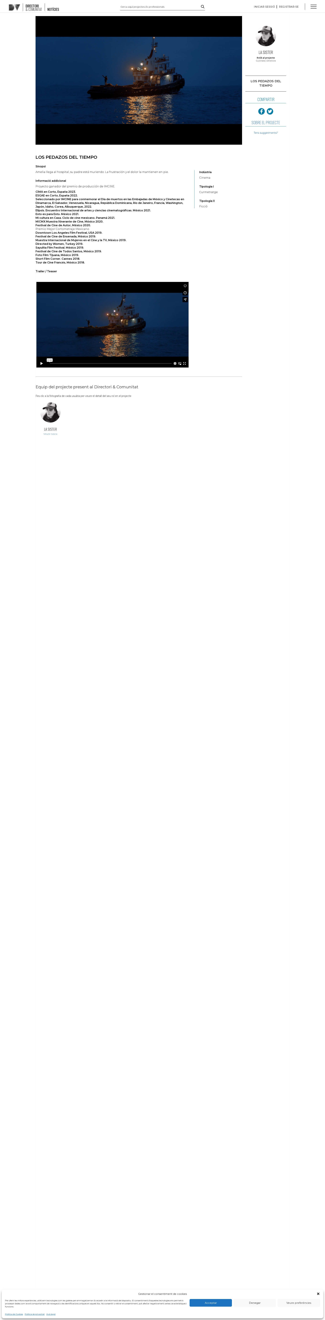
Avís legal (51, 1314)
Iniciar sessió (264, 6)
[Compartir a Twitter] (270, 111)
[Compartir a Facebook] (261, 111)
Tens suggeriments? (266, 132)
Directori (34, 7)
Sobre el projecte (266, 122)
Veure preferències (298, 1302)
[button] (318, 1293)
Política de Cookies (14, 1314)
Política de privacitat (35, 1314)
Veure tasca (50, 433)
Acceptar (211, 1302)
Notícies (53, 9)
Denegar (255, 1302)
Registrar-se (289, 6)
